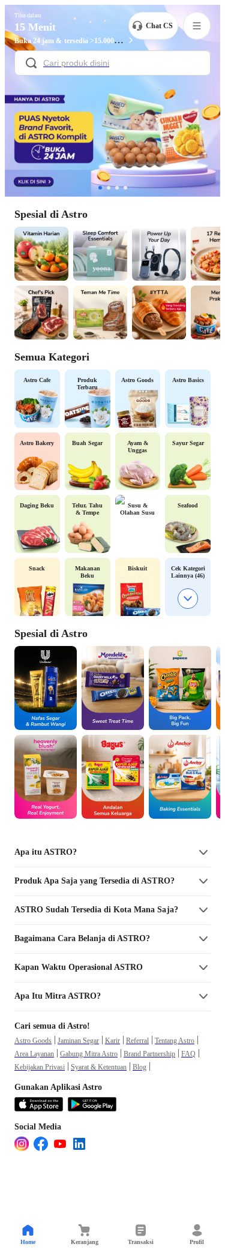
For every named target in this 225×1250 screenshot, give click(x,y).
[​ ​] (112, 64)
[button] (112, 852)
